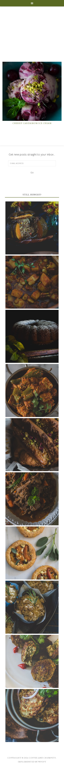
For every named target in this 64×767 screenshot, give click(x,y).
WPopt (42, 761)
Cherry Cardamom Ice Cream (32, 123)
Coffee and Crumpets (32, 36)
